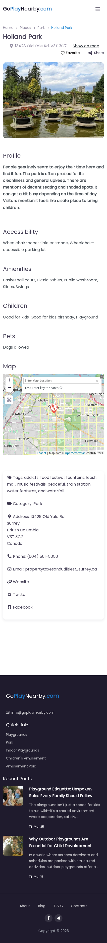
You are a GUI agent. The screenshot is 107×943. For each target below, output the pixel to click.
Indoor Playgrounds (22, 750)
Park (41, 27)
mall (11, 484)
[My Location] (60, 388)
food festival (52, 477)
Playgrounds (16, 734)
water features (21, 491)
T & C (58, 905)
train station (79, 484)
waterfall (55, 491)
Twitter (20, 594)
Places (25, 27)
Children (15, 306)
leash (91, 477)
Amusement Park (21, 766)
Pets (9, 336)
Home (8, 27)
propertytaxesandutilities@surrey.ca (61, 569)
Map (9, 366)
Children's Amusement (26, 758)
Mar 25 (39, 826)
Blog (41, 905)
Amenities (17, 269)
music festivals (31, 484)
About (25, 905)
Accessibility (20, 232)
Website (21, 582)
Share (99, 52)
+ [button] (9, 380)
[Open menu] (98, 9)
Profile (12, 155)
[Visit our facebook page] (49, 918)
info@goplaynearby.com (32, 712)
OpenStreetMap (75, 453)
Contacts (79, 905)
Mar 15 (38, 877)
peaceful (56, 484)
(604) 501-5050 (42, 556)
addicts (31, 477)
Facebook (23, 607)
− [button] (9, 387)
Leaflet (41, 453)
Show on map (86, 46)
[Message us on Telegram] (58, 918)
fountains (75, 477)
